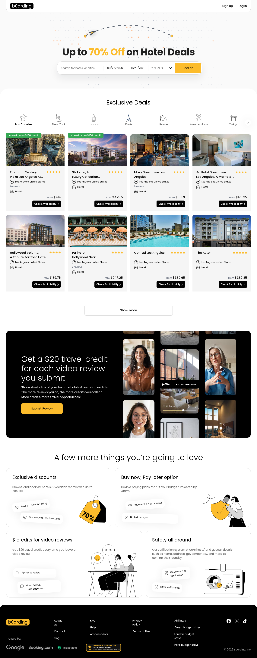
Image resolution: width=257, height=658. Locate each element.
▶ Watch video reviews (179, 384)
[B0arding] (21, 6)
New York (59, 124)
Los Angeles (23, 124)
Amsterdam (199, 124)
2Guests (157, 68)
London (93, 124)
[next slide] (248, 123)
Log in (243, 6)
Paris (128, 124)
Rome (163, 124)
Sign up (227, 6)
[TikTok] (245, 622)
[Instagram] (237, 621)
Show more (128, 310)
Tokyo (233, 124)
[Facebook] (229, 621)
